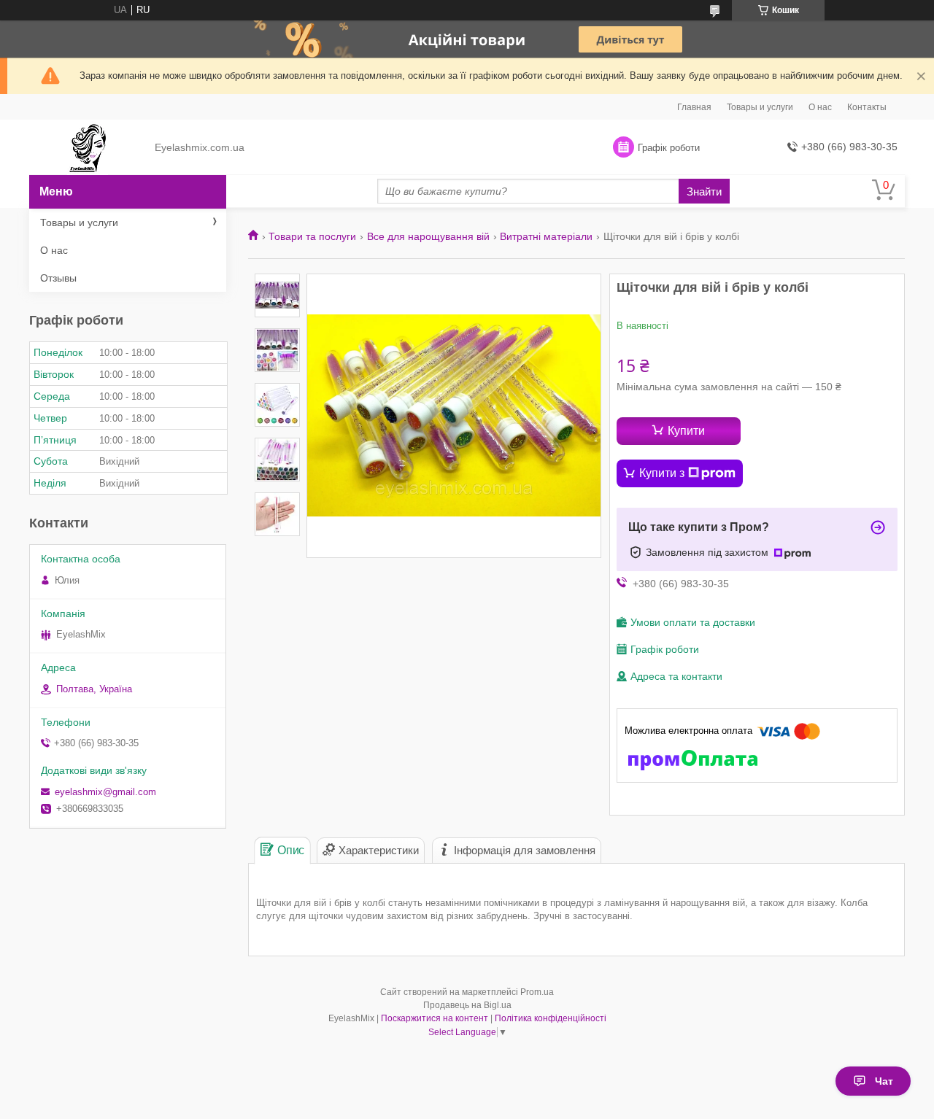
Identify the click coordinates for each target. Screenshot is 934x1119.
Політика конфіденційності (550, 1018)
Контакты (867, 107)
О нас (820, 107)
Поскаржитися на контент (434, 1018)
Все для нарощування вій (428, 236)
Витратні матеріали (546, 236)
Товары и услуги (760, 107)
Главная (694, 107)
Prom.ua (537, 992)
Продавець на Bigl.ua (467, 1005)
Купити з (661, 473)
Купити (686, 431)
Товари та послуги (312, 236)
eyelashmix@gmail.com (105, 791)
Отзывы (58, 278)
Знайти (704, 191)
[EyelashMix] (87, 148)
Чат (884, 1081)
